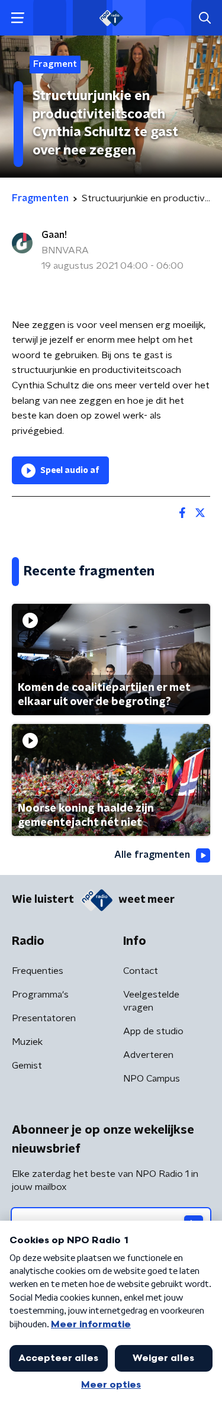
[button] (17, 18)
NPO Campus (151, 1078)
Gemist (27, 1065)
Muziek (27, 1042)
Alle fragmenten (152, 855)
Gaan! (54, 235)
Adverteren (148, 1055)
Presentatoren (44, 1018)
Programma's (40, 994)
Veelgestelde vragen (151, 1001)
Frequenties (37, 971)
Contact (140, 971)
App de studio (153, 1031)
